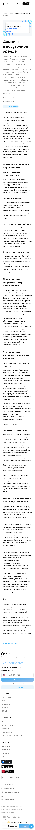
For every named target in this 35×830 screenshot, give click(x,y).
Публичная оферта (7, 812)
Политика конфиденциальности (11, 806)
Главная (5, 13)
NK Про (4, 701)
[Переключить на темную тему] (18, 3)
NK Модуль (5, 704)
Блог (11, 13)
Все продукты (6, 697)
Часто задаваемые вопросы (11, 735)
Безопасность (6, 732)
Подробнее (12, 826)
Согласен (24, 826)
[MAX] (24, 3)
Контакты (5, 753)
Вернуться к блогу (12, 643)
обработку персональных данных (25, 683)
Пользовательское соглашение (11, 809)
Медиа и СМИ (6, 750)
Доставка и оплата (8, 722)
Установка (5, 729)
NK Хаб (4, 711)
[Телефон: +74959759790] (21, 3)
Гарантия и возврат (8, 725)
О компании (5, 746)
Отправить (17, 680)
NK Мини (4, 708)
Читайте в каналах (16, 687)
